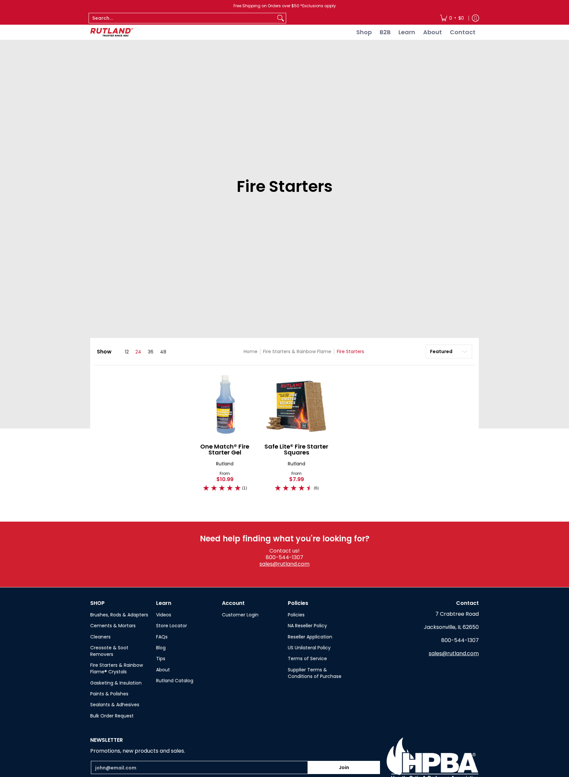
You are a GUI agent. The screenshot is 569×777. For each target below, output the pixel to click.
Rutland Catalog (174, 680)
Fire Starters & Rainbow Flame (297, 351)
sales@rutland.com (284, 564)
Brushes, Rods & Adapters (119, 614)
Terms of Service (307, 658)
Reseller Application (310, 637)
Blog (161, 647)
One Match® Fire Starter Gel (224, 449)
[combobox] (182, 18)
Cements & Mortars (113, 625)
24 (138, 351)
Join (344, 767)
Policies (296, 614)
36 (150, 351)
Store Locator (171, 625)
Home (250, 351)
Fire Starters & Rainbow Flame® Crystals (116, 668)
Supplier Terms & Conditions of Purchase (314, 673)
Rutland (224, 463)
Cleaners (100, 637)
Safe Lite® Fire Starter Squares (296, 449)
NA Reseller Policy (307, 625)
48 (163, 351)
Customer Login (240, 614)
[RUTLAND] (111, 32)
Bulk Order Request (112, 715)
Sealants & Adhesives (114, 704)
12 (127, 351)
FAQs (162, 637)
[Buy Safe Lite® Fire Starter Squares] (296, 404)
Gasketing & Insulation (116, 683)
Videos (163, 614)
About (163, 669)
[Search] (280, 18)
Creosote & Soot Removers (109, 651)
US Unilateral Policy (309, 647)
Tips (160, 658)
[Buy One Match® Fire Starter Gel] (224, 404)
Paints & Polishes (109, 693)
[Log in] (475, 18)
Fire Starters (350, 351)
